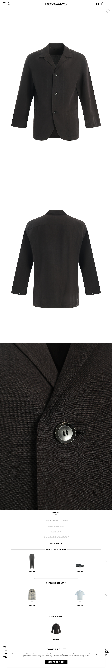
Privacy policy (84, 656)
